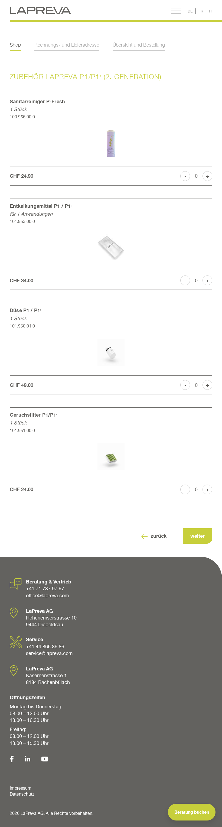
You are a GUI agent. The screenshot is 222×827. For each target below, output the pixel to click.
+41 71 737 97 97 (45, 588)
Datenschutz (22, 794)
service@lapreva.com (49, 653)
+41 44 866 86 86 (45, 646)
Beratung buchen (191, 812)
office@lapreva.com (47, 595)
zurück (158, 536)
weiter (197, 536)
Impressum (20, 788)
